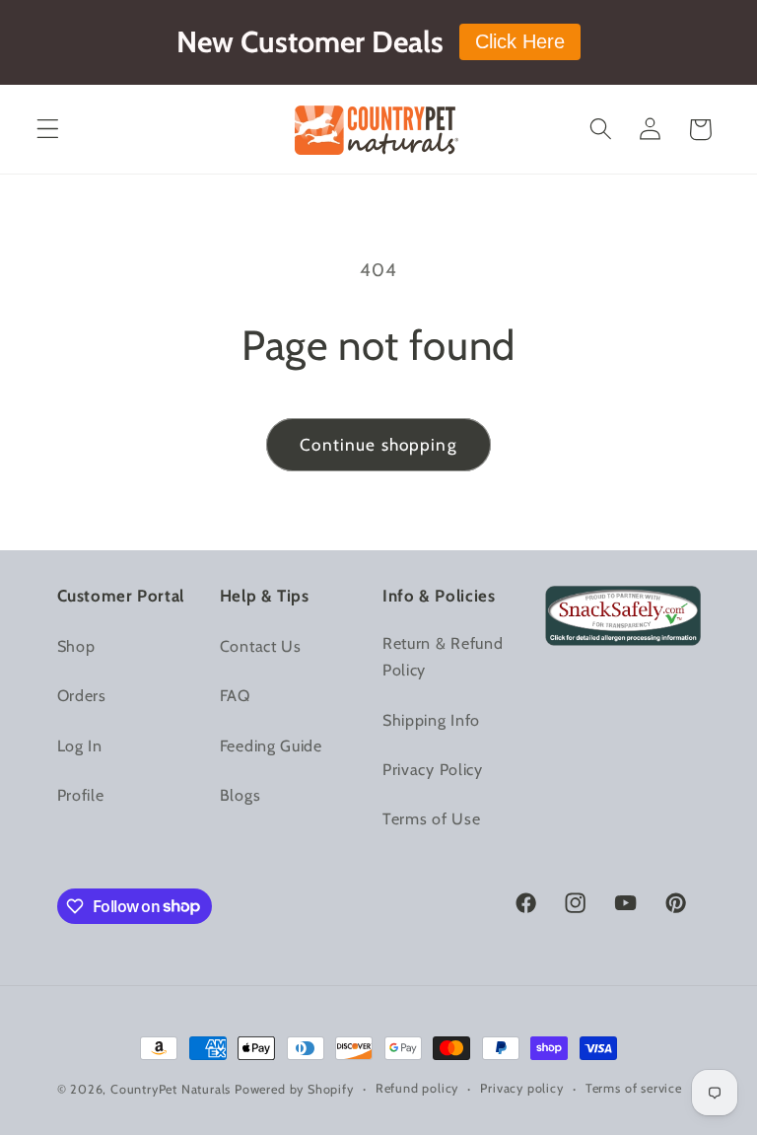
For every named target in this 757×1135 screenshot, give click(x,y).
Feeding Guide (271, 745)
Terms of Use (431, 818)
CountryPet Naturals (170, 1089)
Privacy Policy (432, 769)
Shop (76, 646)
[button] (48, 130)
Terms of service (633, 1088)
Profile (80, 795)
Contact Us (261, 646)
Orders (81, 695)
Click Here (520, 41)
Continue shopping (378, 444)
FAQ (235, 695)
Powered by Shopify (294, 1089)
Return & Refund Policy (442, 656)
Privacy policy (521, 1088)
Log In (80, 745)
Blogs (240, 795)
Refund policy (417, 1088)
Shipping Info (431, 720)
